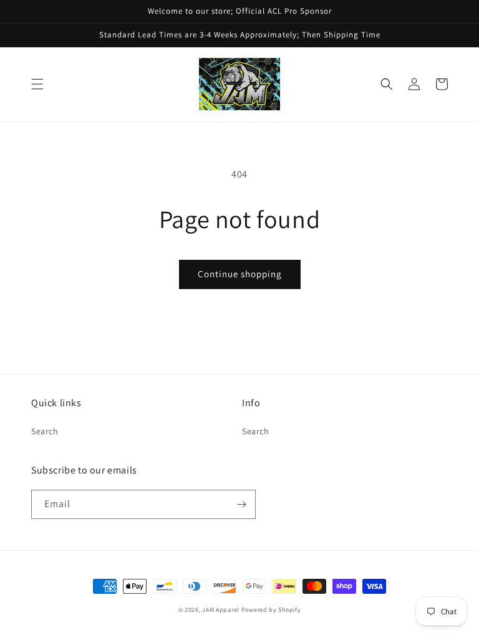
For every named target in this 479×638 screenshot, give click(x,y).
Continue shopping (240, 274)
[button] (37, 84)
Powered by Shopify (271, 610)
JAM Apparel (221, 610)
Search (45, 431)
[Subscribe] (241, 504)
